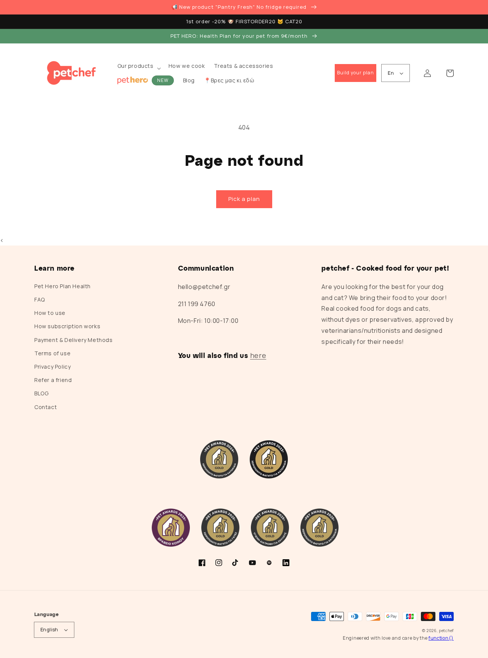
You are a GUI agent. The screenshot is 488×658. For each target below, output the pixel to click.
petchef (446, 630)
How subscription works (67, 326)
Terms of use (52, 353)
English (49, 629)
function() (441, 638)
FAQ (39, 299)
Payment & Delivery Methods (73, 339)
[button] (138, 68)
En (391, 72)
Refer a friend (53, 380)
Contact (45, 407)
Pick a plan (244, 199)
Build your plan (355, 72)
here (258, 355)
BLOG (41, 393)
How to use (50, 312)
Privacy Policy (52, 366)
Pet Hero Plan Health (62, 286)
